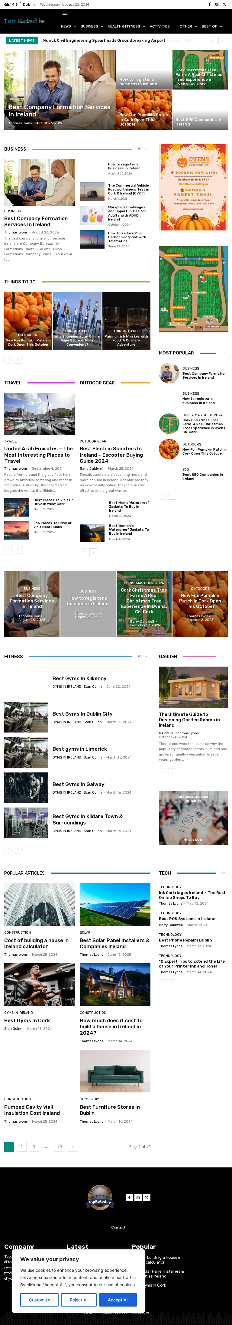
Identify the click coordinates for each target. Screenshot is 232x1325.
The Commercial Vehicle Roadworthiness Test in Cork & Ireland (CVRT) (128, 189)
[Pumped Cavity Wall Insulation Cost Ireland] (39, 1071)
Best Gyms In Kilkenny (80, 678)
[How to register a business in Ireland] (144, 70)
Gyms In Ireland (67, 686)
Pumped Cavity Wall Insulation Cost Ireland (32, 1110)
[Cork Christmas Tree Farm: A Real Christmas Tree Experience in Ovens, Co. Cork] (200, 70)
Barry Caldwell (92, 469)
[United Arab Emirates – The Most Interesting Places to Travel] (39, 414)
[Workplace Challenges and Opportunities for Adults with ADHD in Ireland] (92, 215)
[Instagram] (217, 4)
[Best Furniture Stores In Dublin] (115, 1071)
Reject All (79, 1299)
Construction (17, 932)
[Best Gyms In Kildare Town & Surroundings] (26, 823)
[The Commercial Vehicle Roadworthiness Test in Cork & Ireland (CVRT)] (92, 191)
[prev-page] (8, 360)
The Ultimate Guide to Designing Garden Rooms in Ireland (189, 720)
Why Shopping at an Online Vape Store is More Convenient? (77, 340)
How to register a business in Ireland (124, 166)
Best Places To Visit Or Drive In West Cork (53, 502)
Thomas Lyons (15, 232)
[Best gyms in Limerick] (26, 752)
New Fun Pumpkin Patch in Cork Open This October (28, 342)
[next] (222, 40)
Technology (170, 887)
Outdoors (27, 335)
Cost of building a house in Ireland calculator (36, 943)
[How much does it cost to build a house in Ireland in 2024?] (115, 984)
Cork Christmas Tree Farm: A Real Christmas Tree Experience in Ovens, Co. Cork (204, 426)
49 (59, 1146)
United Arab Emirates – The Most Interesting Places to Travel (38, 454)
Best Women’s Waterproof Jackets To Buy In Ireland (129, 530)
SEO (185, 469)
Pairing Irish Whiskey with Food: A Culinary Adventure (126, 340)
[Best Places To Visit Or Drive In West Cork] (16, 507)
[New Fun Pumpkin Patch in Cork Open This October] (144, 110)
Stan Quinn (93, 687)
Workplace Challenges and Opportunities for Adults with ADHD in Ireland (127, 213)
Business (16, 99)
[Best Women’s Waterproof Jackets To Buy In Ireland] (92, 533)
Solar (85, 932)
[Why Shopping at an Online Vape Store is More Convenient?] (77, 321)
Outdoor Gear (93, 441)
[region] (78, 1281)
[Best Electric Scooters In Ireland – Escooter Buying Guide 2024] (115, 414)
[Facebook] (209, 4)
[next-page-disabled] (172, 983)
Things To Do (76, 331)
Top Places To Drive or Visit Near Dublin (53, 525)
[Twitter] (224, 4)
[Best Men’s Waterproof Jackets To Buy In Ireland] (92, 510)
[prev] (212, 40)
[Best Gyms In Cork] (39, 984)
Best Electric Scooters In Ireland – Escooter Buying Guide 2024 (111, 454)
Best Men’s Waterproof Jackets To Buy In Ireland (129, 507)
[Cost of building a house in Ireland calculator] (39, 904)
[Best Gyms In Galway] (26, 787)
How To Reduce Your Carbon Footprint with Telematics (127, 237)
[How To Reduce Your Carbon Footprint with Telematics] (92, 239)
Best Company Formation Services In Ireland (36, 221)
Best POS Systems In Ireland (187, 918)
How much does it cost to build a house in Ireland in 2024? (111, 1026)
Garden (166, 733)
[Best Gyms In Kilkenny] (26, 682)
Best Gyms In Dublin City (83, 714)
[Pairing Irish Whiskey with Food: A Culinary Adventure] (126, 321)
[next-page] (17, 360)
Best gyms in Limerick (80, 749)
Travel (10, 441)
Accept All (118, 1299)
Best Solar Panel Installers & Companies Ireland (115, 943)
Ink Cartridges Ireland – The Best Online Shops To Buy (192, 895)
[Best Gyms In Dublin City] (26, 717)
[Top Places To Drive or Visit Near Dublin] (16, 530)
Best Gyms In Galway (79, 784)
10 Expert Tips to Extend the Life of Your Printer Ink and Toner (192, 963)
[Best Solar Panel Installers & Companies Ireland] (115, 904)
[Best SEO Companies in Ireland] (200, 110)
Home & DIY (89, 1099)
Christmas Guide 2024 (202, 415)
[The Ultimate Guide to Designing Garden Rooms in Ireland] (193, 687)
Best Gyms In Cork (27, 1020)
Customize (39, 1299)
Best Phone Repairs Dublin (185, 940)
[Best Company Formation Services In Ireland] (60, 90)
